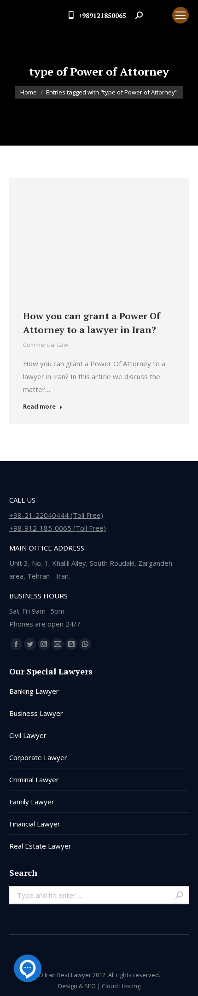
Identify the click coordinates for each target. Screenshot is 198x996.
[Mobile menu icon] (180, 15)
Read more (39, 406)
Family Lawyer (31, 801)
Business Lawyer (36, 713)
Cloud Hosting (121, 986)
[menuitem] (157, 15)
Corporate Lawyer (38, 757)
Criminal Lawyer (34, 779)
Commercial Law (45, 344)
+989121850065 (102, 15)
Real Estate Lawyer (40, 845)
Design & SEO (77, 986)
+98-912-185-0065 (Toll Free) (57, 528)
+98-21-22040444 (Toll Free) (56, 515)
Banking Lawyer (34, 691)
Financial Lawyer (34, 823)
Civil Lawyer (28, 735)
